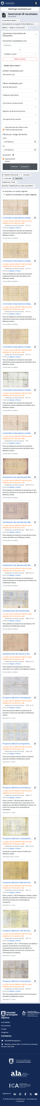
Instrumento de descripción (13, 103)
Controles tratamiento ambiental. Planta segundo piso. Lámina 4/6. (17, 347)
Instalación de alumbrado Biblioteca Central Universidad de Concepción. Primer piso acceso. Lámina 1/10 (17, 522)
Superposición (10, 159)
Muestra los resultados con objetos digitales (21, 195)
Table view (18, 178)
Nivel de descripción (10, 87)
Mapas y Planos (15, 228)
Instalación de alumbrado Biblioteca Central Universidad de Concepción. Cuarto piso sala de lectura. (17, 477)
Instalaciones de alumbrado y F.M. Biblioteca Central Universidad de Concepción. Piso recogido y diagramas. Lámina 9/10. (17, 611)
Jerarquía (26, 175)
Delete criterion (20, 59)
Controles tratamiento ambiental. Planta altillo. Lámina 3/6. (17, 261)
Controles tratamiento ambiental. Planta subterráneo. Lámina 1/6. (17, 390)
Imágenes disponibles (11, 95)
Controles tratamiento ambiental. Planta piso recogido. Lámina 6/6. (17, 304)
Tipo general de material (12, 119)
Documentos (6, 1026)
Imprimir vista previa (11, 175)
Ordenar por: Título (9, 182)
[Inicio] (8, 3)
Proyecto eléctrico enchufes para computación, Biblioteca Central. (17, 788)
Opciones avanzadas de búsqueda (14, 34)
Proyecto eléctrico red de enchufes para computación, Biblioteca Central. (17, 931)
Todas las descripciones (13, 130)
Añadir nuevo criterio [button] (12, 66)
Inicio (4, 138)
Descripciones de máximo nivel (16, 127)
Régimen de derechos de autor (14, 111)
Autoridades (5, 1022)
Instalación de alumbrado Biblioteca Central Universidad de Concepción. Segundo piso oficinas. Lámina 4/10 (17, 565)
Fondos (3, 1029)
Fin (4, 146)
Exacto (7, 161)
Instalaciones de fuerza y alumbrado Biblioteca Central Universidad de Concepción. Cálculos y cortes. (17, 654)
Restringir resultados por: (20, 9)
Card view (7, 178)
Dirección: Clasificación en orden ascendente (17, 186)
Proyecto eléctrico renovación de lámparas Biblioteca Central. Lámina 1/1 (17, 981)
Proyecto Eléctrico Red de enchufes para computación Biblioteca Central (17, 882)
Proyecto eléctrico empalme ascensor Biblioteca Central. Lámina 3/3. (17, 744)
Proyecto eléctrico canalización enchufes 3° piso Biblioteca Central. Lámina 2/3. (17, 698)
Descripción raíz (9, 74)
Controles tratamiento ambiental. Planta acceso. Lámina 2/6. (17, 218)
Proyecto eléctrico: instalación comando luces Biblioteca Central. (17, 838)
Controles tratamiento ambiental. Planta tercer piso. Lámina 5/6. (17, 433)
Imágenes (4, 1032)
